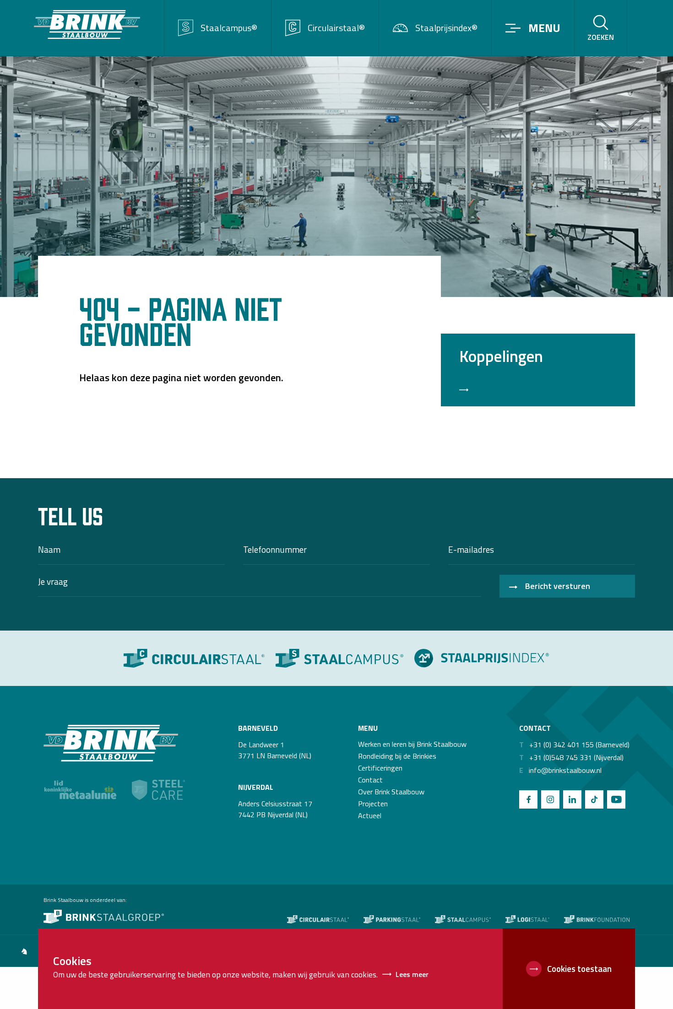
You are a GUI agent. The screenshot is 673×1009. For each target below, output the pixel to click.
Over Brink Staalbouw (391, 791)
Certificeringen (380, 767)
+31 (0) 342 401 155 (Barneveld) (574, 744)
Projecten (373, 803)
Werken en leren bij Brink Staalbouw (412, 744)
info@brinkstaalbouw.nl (560, 770)
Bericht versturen (557, 586)
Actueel (369, 815)
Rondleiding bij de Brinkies (397, 755)
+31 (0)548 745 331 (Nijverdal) (571, 757)
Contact (370, 779)
